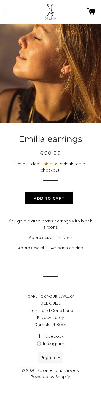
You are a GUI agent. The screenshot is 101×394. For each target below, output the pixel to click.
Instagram (53, 343)
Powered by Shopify (50, 376)
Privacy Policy (50, 317)
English (48, 357)
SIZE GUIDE (51, 303)
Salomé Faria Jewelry (58, 370)
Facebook (53, 336)
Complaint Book (50, 324)
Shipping (50, 164)
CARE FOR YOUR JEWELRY (50, 296)
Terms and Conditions (50, 310)
